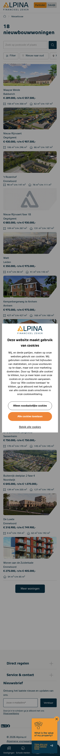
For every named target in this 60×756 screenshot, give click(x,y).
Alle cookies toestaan (30, 416)
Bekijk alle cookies (30, 427)
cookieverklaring (32, 394)
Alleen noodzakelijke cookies (30, 405)
